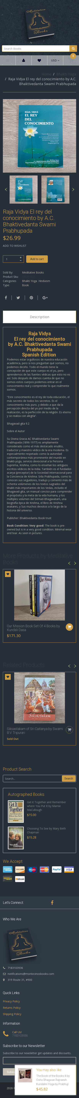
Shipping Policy (12, 1014)
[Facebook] (5, 297)
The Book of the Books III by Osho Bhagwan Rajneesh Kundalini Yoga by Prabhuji (53, 1080)
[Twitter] (18, 297)
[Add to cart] (69, 627)
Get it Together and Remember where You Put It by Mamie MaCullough (46, 806)
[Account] (23, 60)
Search (68, 778)
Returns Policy (12, 1007)
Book (25, 285)
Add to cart (37, 259)
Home (46, 74)
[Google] (45, 297)
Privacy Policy (11, 1001)
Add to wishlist (14, 246)
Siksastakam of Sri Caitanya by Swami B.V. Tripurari (35, 731)
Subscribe (13, 1072)
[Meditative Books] (39, 22)
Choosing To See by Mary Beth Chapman (46, 830)
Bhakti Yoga (66, 74)
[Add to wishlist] (8, 574)
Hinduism (44, 281)
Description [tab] (39, 316)
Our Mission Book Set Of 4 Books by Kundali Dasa (33, 628)
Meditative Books (33, 272)
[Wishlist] (39, 61)
